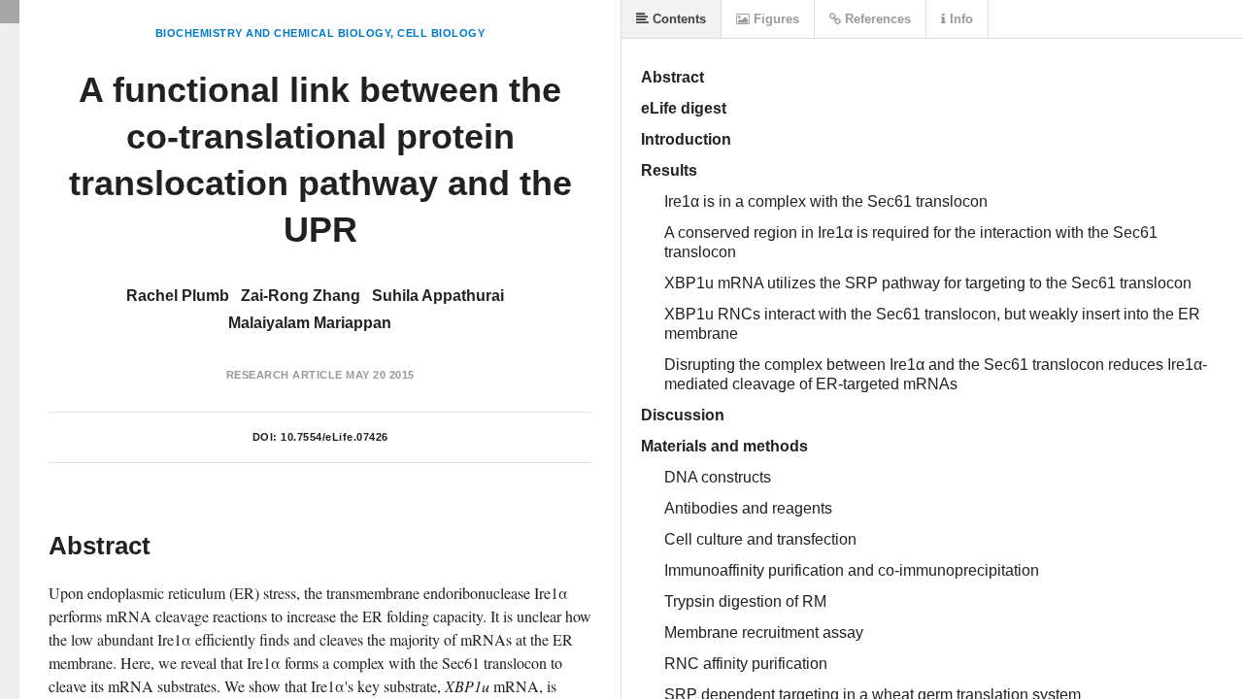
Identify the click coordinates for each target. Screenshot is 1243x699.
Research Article (284, 375)
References (876, 19)
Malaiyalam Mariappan (309, 323)
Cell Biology (441, 33)
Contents (677, 19)
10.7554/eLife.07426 (334, 437)
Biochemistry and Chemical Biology (273, 33)
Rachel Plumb (177, 295)
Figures (774, 19)
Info (959, 19)
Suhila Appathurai (438, 295)
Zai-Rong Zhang (300, 295)
